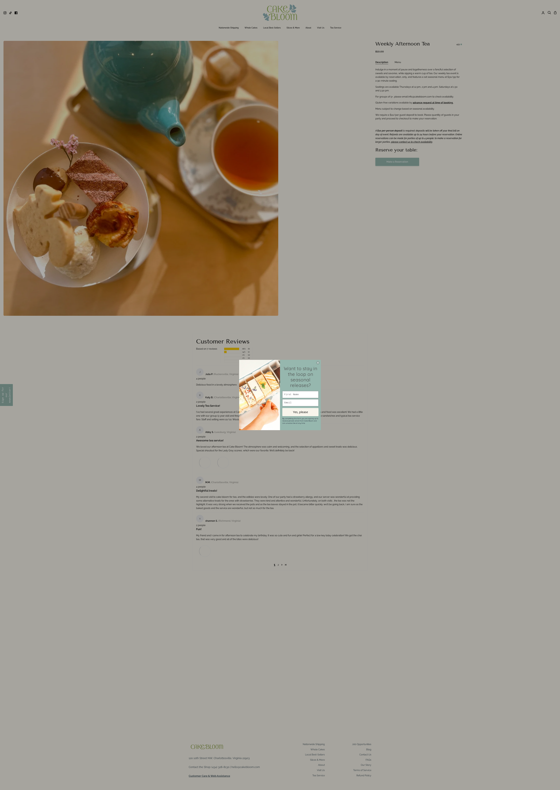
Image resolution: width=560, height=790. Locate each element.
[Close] (318, 363)
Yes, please (300, 412)
